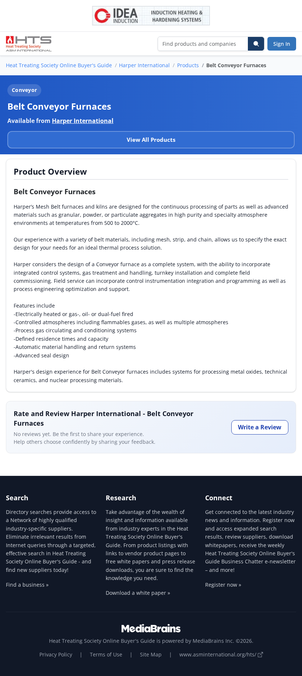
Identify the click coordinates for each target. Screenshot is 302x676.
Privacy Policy (55, 654)
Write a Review (259, 427)
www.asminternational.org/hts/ (218, 654)
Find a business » (27, 584)
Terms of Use (106, 654)
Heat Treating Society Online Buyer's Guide (59, 65)
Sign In (281, 43)
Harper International (144, 65)
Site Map (151, 654)
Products (188, 65)
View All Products (151, 139)
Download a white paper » (138, 592)
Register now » (223, 584)
